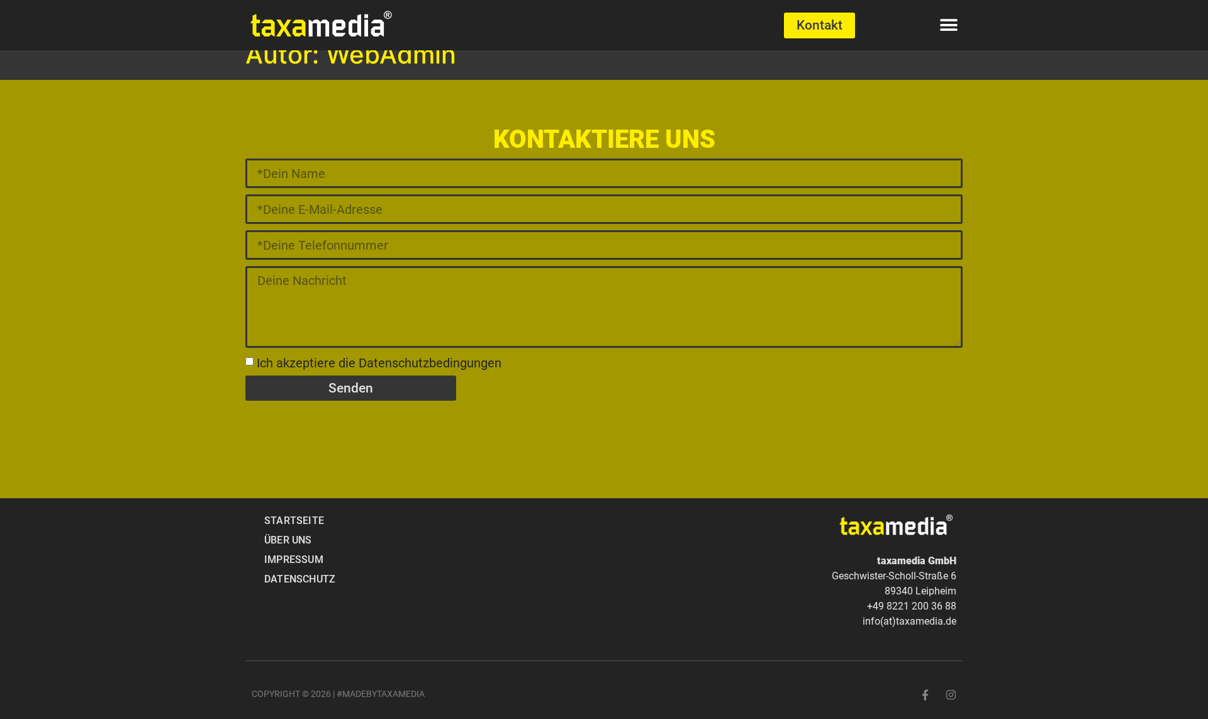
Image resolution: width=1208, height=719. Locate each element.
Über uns (288, 540)
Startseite (294, 521)
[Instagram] (951, 694)
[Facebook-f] (925, 694)
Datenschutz (299, 579)
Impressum (293, 560)
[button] (948, 25)
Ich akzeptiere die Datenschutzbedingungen (379, 363)
